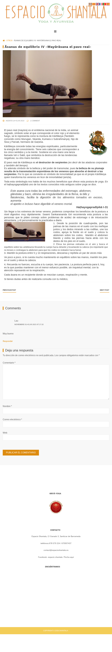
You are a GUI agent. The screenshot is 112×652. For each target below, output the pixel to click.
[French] (101, 3)
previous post (9, 290)
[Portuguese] (104, 3)
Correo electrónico (12, 419)
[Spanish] (108, 3)
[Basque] (90, 3)
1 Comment (35, 121)
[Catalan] (94, 3)
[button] (56, 31)
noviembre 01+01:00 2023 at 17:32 (29, 324)
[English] (97, 3)
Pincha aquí (69, 557)
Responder (8, 341)
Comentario (9, 363)
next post (104, 290)
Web (5, 433)
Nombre (7, 406)
